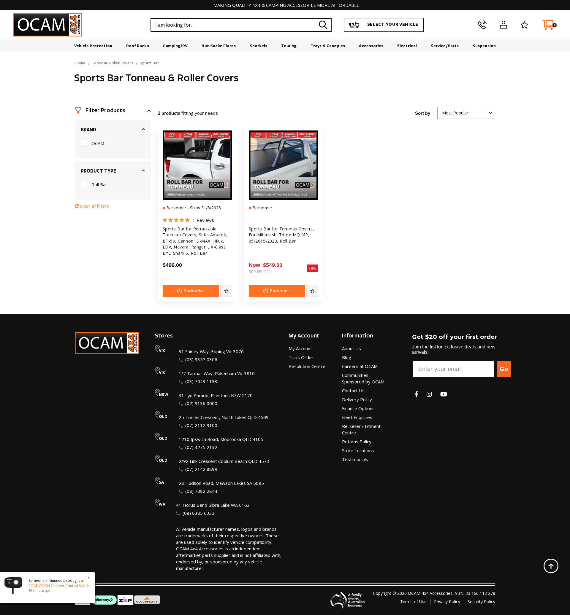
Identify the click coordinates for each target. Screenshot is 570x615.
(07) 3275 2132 (201, 447)
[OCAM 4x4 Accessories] (47, 24)
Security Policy (481, 601)
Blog (346, 357)
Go (504, 369)
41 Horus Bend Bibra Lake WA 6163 (213, 505)
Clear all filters (94, 206)
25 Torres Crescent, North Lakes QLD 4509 (224, 417)
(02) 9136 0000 (201, 403)
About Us (351, 348)
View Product (197, 194)
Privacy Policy (447, 601)
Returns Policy (356, 441)
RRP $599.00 (259, 271)
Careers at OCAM (360, 366)
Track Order (301, 357)
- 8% (312, 268)
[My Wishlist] (524, 25)
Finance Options (358, 408)
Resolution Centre (307, 366)
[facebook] (416, 394)
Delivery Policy (357, 399)
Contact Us (353, 390)
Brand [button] (88, 130)
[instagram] (429, 394)
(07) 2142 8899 (201, 469)
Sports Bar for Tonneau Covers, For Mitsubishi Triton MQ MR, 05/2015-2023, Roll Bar (281, 235)
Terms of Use (413, 601)
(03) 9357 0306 (201, 359)
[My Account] (503, 25)
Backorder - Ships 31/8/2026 (193, 208)
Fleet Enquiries (357, 417)
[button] (113, 110)
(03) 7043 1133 (201, 381)
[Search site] (323, 24)
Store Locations (358, 450)
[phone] (482, 25)
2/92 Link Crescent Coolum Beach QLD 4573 (224, 461)
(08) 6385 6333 (199, 513)
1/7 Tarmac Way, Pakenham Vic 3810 (217, 373)
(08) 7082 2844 (201, 491)
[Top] (551, 566)
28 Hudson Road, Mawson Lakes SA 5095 (221, 483)
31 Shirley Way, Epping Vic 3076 (211, 351)
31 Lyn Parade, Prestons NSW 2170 (216, 395)
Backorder (193, 291)
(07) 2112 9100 (201, 425)
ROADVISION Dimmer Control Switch (58, 585)
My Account (300, 348)
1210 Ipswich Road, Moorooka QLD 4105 (221, 439)
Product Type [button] (98, 171)
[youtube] (443, 394)
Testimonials (355, 459)
